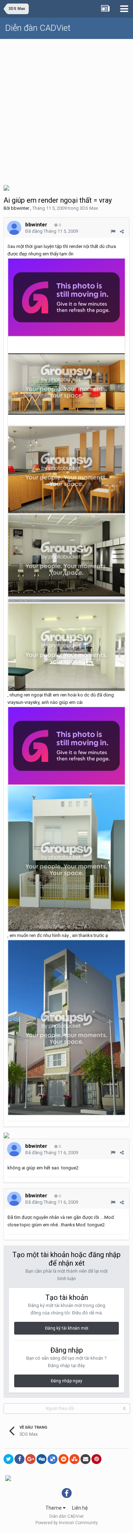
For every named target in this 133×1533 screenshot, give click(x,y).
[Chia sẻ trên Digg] (41, 1459)
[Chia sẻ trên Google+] (30, 1459)
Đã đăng (51, 231)
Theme (54, 1508)
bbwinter (20, 208)
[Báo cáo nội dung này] (113, 231)
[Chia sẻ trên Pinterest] (96, 1459)
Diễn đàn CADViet (38, 28)
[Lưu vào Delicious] (52, 1459)
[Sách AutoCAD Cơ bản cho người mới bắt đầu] (8, 1478)
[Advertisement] (66, 109)
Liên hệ (80, 1508)
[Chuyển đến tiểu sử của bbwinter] (14, 228)
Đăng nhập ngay (66, 1380)
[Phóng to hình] (66, 297)
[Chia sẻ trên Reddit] (63, 1459)
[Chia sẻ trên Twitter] (8, 1459)
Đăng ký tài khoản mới (66, 1328)
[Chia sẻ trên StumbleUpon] (74, 1459)
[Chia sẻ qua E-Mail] (85, 1459)
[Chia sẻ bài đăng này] (122, 231)
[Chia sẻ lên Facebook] (19, 1459)
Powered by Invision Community (66, 1522)
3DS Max (89, 208)
